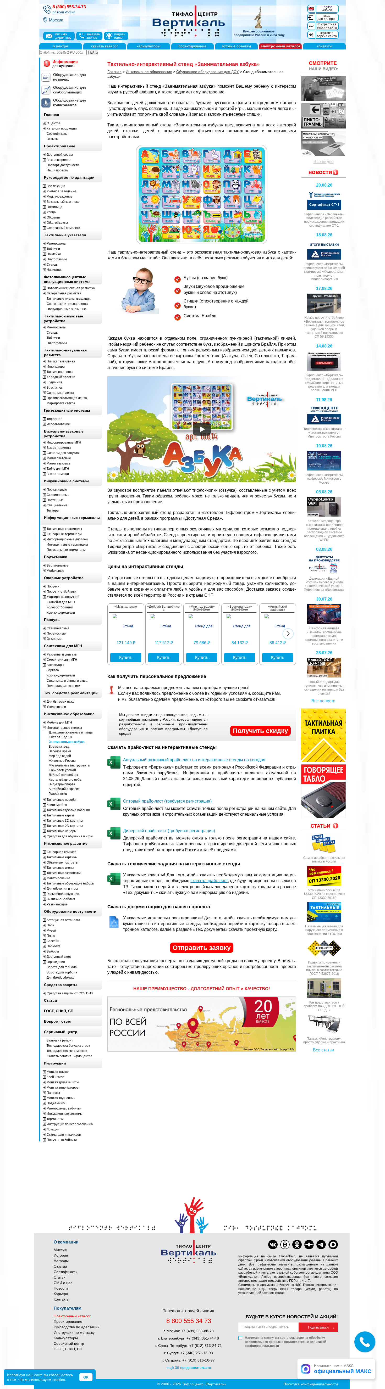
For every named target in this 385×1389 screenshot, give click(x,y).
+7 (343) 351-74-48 (202, 1338)
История (61, 1255)
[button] (288, 634)
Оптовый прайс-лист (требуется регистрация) (167, 801)
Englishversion (327, 8)
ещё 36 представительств (189, 1367)
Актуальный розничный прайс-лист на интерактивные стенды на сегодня (194, 760)
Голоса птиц (58, 794)
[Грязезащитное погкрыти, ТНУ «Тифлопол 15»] (323, 143)
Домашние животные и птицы (71, 732)
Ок (86, 1377)
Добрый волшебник (63, 775)
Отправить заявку (202, 947)
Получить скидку (260, 730)
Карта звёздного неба (65, 779)
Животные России (62, 761)
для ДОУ (207, 72)
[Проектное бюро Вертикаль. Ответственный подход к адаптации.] (323, 88)
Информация (65, 63)
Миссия (60, 1250)
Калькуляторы (66, 1338)
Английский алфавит (64, 789)
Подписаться (318, 1327)
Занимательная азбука (67, 742)
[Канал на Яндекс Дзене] (309, 1244)
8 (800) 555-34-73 (69, 7)
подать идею (119, 36)
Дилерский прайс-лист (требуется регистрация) (169, 830)
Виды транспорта (62, 784)
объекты (236, 46)
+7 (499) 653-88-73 (197, 1331)
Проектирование (68, 1321)
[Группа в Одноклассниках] (297, 1244)
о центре (60, 46)
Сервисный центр (69, 1343)
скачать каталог (104, 46)
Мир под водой (60, 756)
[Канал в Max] (333, 1244)
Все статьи (323, 1050)
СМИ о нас (63, 1283)
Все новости (323, 701)
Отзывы (60, 1266)
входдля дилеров (326, 17)
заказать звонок (93, 36)
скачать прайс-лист (209, 880)
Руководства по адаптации (77, 1327)
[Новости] (323, 66)
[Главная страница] (216, 21)
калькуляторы (148, 46)
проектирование (192, 46)
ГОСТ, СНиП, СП (68, 1349)
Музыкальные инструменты (69, 765)
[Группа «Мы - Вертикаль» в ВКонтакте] (285, 1244)
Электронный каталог (72, 1316)
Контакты (61, 1299)
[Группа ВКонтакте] (273, 1244)
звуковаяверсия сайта (327, 34)
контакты (324, 46)
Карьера (61, 1294)
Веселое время (60, 751)
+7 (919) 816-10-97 (198, 1360)
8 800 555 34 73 (188, 1321)
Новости (61, 1288)
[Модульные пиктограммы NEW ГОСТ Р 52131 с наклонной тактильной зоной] (323, 115)
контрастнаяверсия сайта (327, 26)
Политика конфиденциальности (310, 1384)
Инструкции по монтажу (74, 1332)
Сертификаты (65, 1272)
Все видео (324, 161)
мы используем (38, 1379)
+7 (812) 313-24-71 (205, 1345)
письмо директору (63, 36)
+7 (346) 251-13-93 (196, 1353)
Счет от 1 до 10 (60, 737)
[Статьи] (323, 826)
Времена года (59, 746)
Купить (125, 657)
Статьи (59, 1277)
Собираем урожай (62, 770)
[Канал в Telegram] (321, 1244)
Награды (61, 1261)
